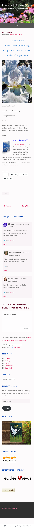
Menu (17, 25)
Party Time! (26, 206)
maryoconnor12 (15, 253)
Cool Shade (8, 368)
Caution (7, 358)
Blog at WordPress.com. (9, 508)
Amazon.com (13, 165)
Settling (7, 361)
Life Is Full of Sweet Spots (17, 5)
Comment (25, 328)
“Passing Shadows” (19, 144)
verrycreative (13, 278)
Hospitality (8, 365)
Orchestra (7, 206)
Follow (6, 408)
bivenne (11, 224)
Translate (17, 347)
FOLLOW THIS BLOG (9, 386)
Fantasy (7, 363)
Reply (5, 244)
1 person (11, 240)
